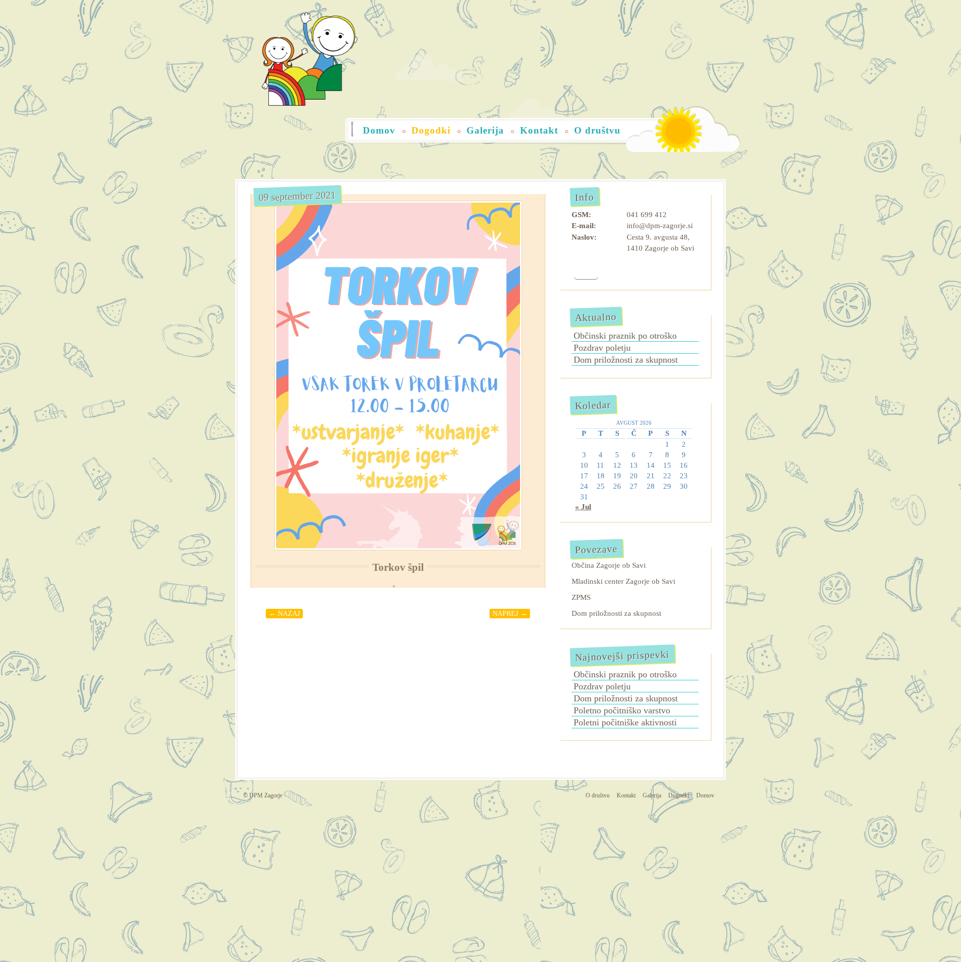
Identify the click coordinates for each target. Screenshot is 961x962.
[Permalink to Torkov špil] (398, 375)
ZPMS (581, 597)
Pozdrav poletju (602, 348)
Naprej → (510, 613)
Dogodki (430, 130)
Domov (379, 130)
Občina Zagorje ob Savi (609, 565)
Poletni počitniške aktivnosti (625, 722)
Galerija (485, 130)
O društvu (597, 130)
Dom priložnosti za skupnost (626, 360)
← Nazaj (284, 613)
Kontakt (539, 130)
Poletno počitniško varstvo (622, 710)
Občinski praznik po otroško (625, 336)
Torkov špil (398, 567)
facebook (586, 267)
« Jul (583, 507)
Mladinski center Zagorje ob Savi (623, 581)
